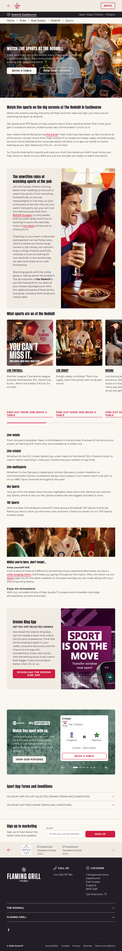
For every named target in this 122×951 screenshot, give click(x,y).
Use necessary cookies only (60, 506)
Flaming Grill (16, 917)
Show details (106, 497)
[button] (75, 767)
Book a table (22, 70)
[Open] (8, 6)
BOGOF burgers (22, 215)
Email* (49, 828)
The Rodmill (15, 908)
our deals (28, 225)
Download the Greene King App (34, 674)
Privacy (76, 945)
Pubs (23, 20)
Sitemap (87, 945)
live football (15, 370)
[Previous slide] (63, 767)
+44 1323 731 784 (63, 874)
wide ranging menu (19, 574)
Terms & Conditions (105, 945)
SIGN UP (100, 834)
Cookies (65, 945)
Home (10, 20)
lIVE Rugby (62, 370)
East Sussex (38, 20)
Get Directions (94, 894)
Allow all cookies (99, 506)
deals (10, 578)
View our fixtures (56, 70)
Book (108, 6)
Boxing (109, 370)
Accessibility (51, 945)
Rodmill (55, 20)
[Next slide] (105, 767)
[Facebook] (8, 930)
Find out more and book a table (30, 343)
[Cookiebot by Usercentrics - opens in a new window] (106, 442)
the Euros (52, 134)
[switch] (46, 486)
